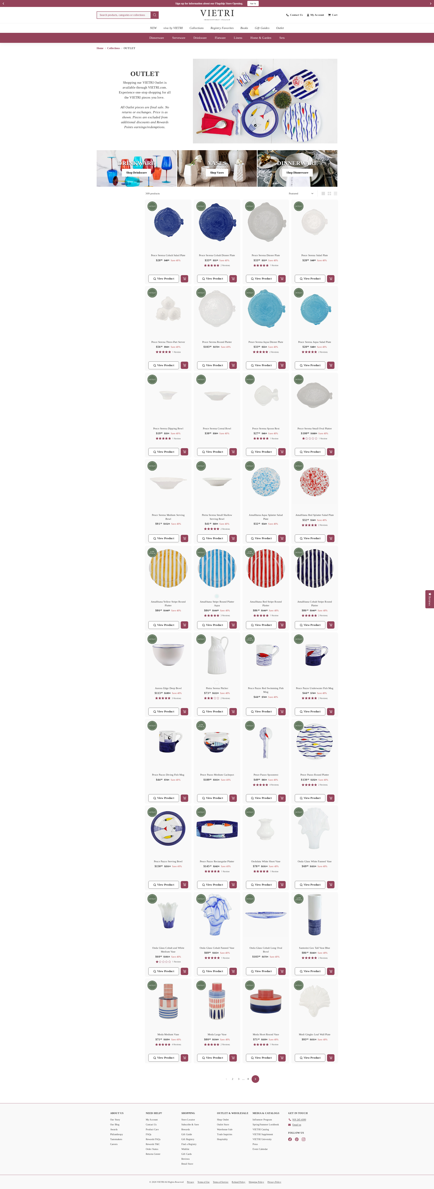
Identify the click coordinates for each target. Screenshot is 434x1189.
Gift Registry (187, 1139)
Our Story (115, 1119)
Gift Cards (186, 1154)
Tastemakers (116, 1139)
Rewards (185, 1129)
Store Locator (188, 1119)
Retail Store (187, 1164)
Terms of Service (220, 1182)
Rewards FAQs (153, 1139)
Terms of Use (204, 1182)
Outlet (280, 28)
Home (100, 48)
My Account (152, 1119)
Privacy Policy (274, 1182)
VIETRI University (262, 1139)
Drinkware (200, 37)
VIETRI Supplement (263, 1134)
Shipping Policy (256, 1182)
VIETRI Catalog (261, 1129)
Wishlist (185, 1149)
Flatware (220, 37)
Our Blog (114, 1124)
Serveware (178, 37)
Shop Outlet (223, 1119)
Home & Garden (260, 37)
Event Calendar (260, 1149)
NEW (153, 28)
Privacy (190, 1182)
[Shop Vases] (217, 168)
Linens (238, 37)
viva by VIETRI (173, 28)
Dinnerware (156, 37)
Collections (197, 28)
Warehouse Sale (224, 1129)
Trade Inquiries (224, 1134)
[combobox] (128, 15)
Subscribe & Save (190, 1124)
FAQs (148, 1134)
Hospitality (222, 1139)
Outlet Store (223, 1124)
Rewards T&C (153, 1144)
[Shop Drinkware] (136, 168)
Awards (113, 1129)
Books (244, 28)
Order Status (152, 1149)
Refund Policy (238, 1182)
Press (255, 1144)
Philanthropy (116, 1134)
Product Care (152, 1129)
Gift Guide (186, 1134)
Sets (282, 37)
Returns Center (153, 1154)
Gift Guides (262, 28)
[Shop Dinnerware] (297, 168)
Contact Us (151, 1124)
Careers (113, 1144)
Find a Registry (188, 1144)
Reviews (185, 1159)
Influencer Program (262, 1119)
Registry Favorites (222, 28)
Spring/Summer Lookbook (266, 1124)
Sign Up (253, 3)
